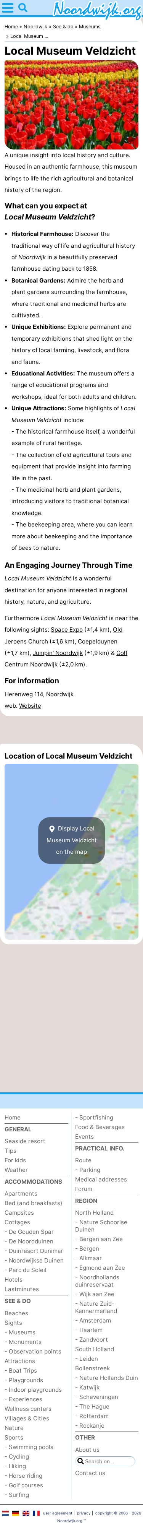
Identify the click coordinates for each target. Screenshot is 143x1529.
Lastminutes (22, 1289)
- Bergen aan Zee (99, 1239)
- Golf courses (24, 1485)
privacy (84, 1513)
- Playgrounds (24, 1380)
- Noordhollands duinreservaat (97, 1281)
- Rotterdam (92, 1416)
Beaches (16, 1313)
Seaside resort (25, 1141)
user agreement (57, 1513)
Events (84, 1136)
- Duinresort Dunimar (34, 1250)
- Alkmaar (88, 1258)
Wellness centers (28, 1408)
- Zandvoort (91, 1339)
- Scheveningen (96, 1397)
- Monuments (23, 1341)
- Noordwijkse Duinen (34, 1260)
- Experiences (23, 1399)
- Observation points (33, 1351)
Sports (14, 1437)
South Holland (94, 1349)
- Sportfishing (94, 1117)
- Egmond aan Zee (100, 1267)
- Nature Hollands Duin (106, 1377)
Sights (13, 1322)
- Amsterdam (93, 1320)
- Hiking (15, 1466)
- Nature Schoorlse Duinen (101, 1226)
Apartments (21, 1193)
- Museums (20, 1332)
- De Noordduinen (29, 1241)
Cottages (17, 1222)
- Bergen (87, 1248)
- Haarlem (89, 1330)
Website (30, 705)
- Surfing (17, 1494)
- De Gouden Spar (29, 1231)
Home (13, 1117)
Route (83, 1160)
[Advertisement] (71, 729)
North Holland (94, 1212)
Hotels (13, 1279)
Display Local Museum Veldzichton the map (72, 840)
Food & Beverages (100, 1127)
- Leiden (86, 1358)
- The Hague (92, 1406)
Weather (16, 1169)
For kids (15, 1160)
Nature (14, 1428)
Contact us (90, 1473)
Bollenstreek (92, 1368)
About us (87, 1449)
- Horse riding (23, 1475)
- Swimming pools (29, 1447)
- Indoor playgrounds (33, 1389)
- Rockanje (89, 1425)
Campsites (19, 1212)
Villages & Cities (27, 1418)
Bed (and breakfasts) (34, 1203)
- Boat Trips (21, 1370)
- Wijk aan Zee (94, 1294)
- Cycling (17, 1456)
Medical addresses (101, 1179)
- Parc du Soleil (26, 1270)
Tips (10, 1150)
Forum (83, 1189)
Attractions (20, 1361)
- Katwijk (87, 1387)
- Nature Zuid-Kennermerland (96, 1307)
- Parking (87, 1169)
